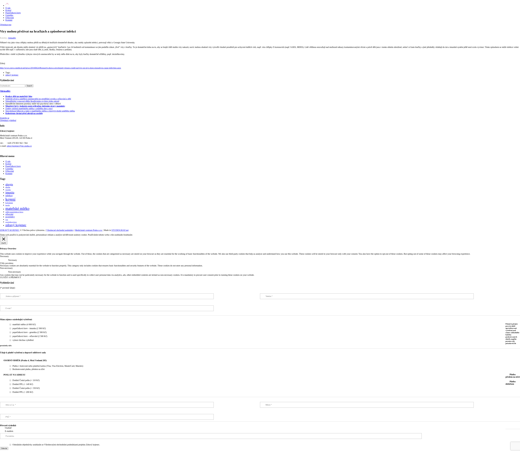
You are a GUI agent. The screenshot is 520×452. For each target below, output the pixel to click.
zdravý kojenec (11, 75)
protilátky (10, 217)
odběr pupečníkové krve (14, 212)
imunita (9, 192)
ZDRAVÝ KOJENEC (10, 230)
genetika (8, 190)
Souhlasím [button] (127, 235)
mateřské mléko (17, 208)
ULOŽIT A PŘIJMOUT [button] (10, 277)
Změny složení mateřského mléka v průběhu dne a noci (29, 108)
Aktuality (12, 38)
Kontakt (8, 20)
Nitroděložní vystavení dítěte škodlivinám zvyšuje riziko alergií (32, 101)
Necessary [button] (4, 256)
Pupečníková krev (13, 13)
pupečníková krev (11, 222)
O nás (7, 8)
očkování (9, 214)
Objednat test (5, 25)
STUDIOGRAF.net (120, 230)
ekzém (7, 187)
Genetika (9, 15)
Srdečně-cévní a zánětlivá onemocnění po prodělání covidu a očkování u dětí (38, 99)
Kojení (8, 10)
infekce (9, 195)
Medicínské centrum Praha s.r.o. (88, 230)
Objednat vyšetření (8, 120)
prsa (6, 219)
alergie (9, 184)
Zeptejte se (4, 118)
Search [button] (29, 86)
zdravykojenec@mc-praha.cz (19, 146)
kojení (10, 199)
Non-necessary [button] (6, 268)
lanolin (7, 205)
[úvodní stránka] (7, 5)
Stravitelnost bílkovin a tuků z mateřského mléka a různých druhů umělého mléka (40, 111)
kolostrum (9, 203)
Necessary (12, 260)
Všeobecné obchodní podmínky (60, 230)
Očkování (9, 17)
